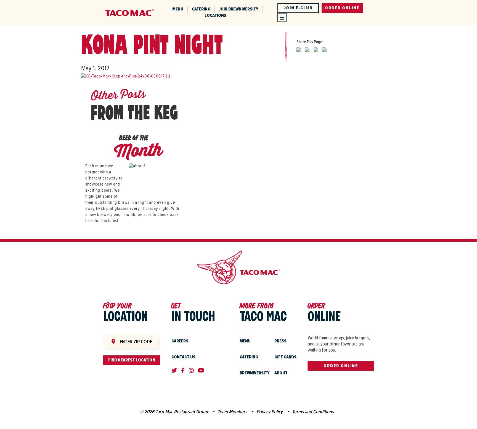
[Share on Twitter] (298, 54)
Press (280, 341)
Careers (179, 341)
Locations (215, 15)
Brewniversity (255, 373)
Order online (342, 8)
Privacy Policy (269, 412)
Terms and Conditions (313, 412)
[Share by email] (324, 54)
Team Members (232, 412)
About (281, 373)
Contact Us (183, 357)
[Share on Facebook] (307, 54)
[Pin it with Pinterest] (316, 54)
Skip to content (72, 3)
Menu (177, 9)
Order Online (341, 365)
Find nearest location (131, 360)
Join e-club (298, 8)
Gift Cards (285, 357)
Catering (201, 9)
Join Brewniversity (238, 9)
